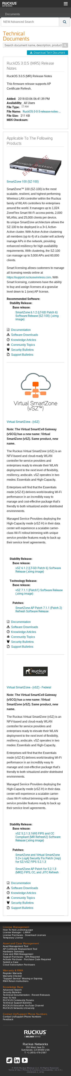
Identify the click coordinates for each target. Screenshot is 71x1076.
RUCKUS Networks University (18, 1008)
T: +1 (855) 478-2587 (35, 1052)
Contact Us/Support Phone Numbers (22, 1016)
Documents (12, 14)
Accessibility (47, 1070)
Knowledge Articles (23, 339)
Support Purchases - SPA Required (21, 957)
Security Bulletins (22, 349)
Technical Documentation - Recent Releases (26, 995)
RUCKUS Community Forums (18, 1000)
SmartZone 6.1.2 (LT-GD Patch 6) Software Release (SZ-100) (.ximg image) (37, 315)
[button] (64, 21)
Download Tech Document (49, 52)
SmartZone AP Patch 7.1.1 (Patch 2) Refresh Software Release (38, 609)
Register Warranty (12, 973)
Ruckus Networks (35, 1044)
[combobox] (30, 21)
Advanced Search (12, 990)
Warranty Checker (12, 976)
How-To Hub (9, 997)
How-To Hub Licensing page (18, 930)
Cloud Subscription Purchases (19, 964)
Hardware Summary (13, 951)
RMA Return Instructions (15, 981)
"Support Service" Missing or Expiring (22, 978)
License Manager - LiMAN (16, 932)
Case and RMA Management (18, 954)
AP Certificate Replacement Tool (20, 949)
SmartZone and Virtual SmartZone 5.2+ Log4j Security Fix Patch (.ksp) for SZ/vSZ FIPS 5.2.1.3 (38, 858)
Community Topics (23, 344)
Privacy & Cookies (31, 1070)
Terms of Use (15, 1070)
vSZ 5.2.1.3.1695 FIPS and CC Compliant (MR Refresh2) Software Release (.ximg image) (37, 836)
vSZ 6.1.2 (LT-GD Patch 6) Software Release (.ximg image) (38, 569)
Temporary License (13, 937)
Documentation (21, 329)
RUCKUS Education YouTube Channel (23, 1005)
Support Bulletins (22, 354)
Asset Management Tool (15, 946)
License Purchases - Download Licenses (24, 935)
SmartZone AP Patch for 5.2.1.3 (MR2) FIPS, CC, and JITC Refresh (37, 870)
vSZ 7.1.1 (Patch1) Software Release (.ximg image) (39, 591)
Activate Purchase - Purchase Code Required (27, 959)
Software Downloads (24, 334)
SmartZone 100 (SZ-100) (23, 181)
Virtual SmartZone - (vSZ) (23, 422)
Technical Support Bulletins (17, 1003)
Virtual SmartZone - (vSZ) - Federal (29, 687)
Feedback (8, 1019)
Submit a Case (10, 962)
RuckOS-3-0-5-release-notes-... (42, 111)
